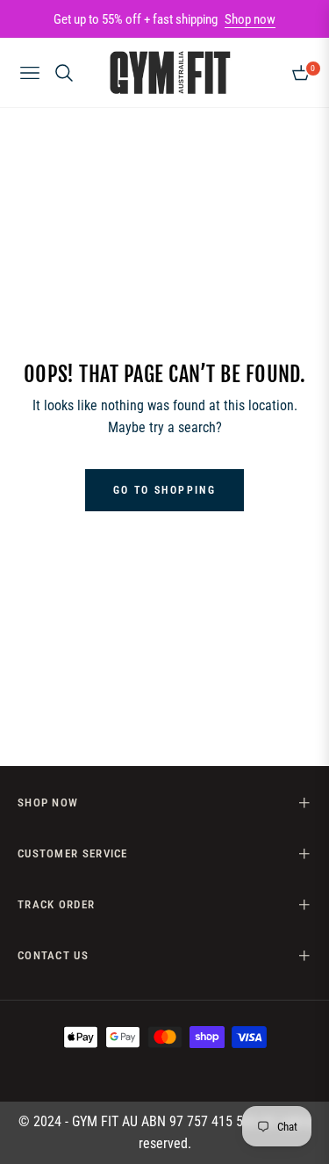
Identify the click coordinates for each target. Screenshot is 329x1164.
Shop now (250, 19)
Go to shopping (165, 490)
